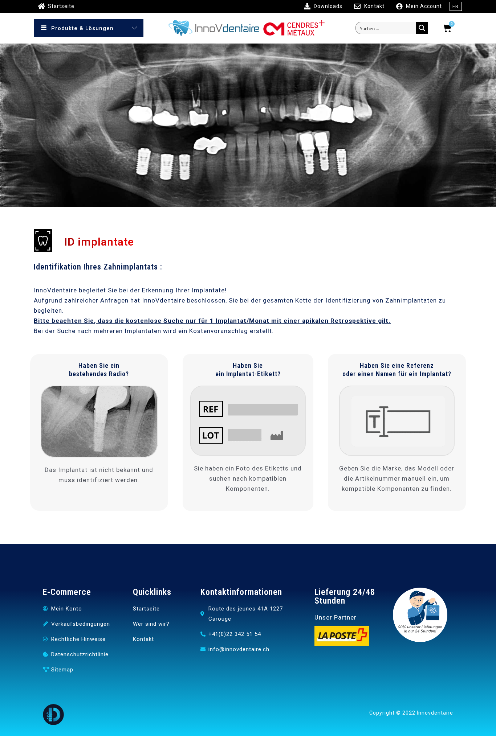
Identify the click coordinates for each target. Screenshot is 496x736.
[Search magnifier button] (422, 28)
